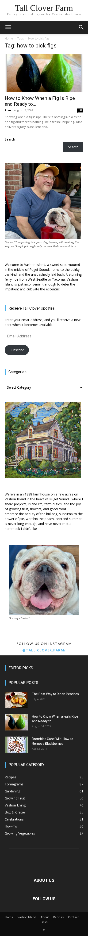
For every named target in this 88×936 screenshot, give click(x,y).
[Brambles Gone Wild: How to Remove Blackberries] (16, 745)
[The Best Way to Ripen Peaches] (16, 700)
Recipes (58, 917)
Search (10, 139)
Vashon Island (27, 917)
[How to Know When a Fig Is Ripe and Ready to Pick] (44, 73)
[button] (7, 27)
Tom (8, 110)
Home (9, 38)
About (45, 917)
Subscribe (17, 350)
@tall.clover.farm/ (44, 650)
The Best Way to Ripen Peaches (55, 694)
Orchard (73, 917)
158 (80, 110)
